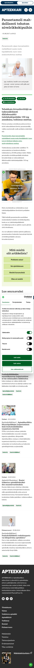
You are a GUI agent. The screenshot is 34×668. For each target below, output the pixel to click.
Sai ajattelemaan (17, 267)
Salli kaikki (17, 357)
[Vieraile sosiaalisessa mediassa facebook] (7, 598)
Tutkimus (5, 621)
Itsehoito (5, 38)
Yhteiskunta (6, 607)
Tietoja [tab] (28, 302)
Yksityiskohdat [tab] (17, 302)
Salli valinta (17, 363)
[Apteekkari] (11, 10)
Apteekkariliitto (9, 2)
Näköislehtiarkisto (22, 653)
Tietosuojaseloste (8, 640)
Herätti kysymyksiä (17, 274)
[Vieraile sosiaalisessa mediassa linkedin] (3, 598)
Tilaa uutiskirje (7, 647)
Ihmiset (5, 624)
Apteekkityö (6, 617)
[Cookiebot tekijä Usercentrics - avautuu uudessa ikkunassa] (24, 297)
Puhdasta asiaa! (17, 261)
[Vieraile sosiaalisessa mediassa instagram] (11, 598)
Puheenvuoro (7, 627)
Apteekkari (25, 2)
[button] (26, 10)
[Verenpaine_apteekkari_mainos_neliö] (17, 185)
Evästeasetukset (8, 644)
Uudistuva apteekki (9, 614)
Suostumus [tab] (6, 302)
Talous (4, 611)
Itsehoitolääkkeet (7, 394)
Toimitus (5, 637)
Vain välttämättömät (17, 369)
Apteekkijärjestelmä (8, 391)
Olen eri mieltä (17, 280)
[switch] (29, 338)
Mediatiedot (6, 634)
